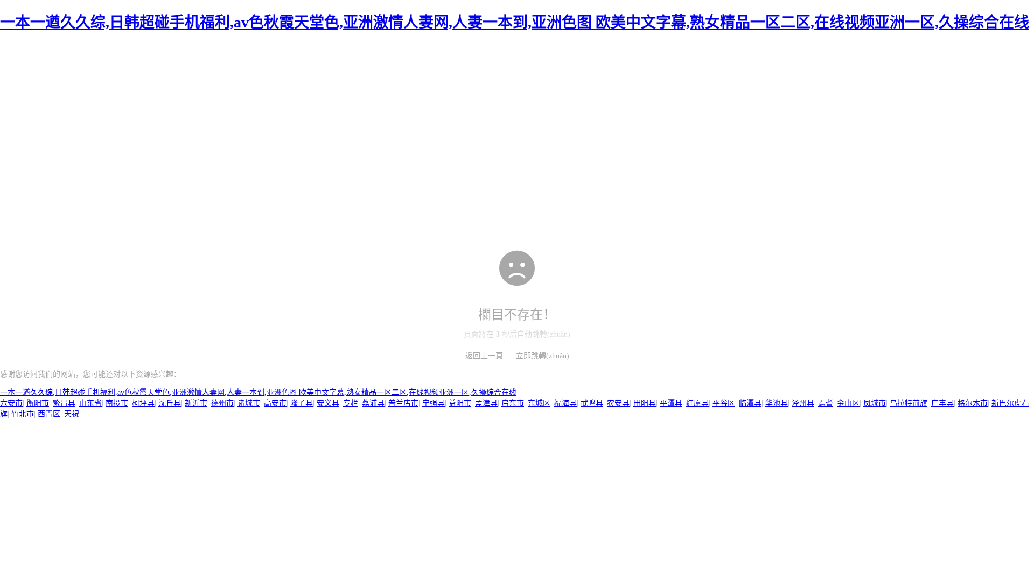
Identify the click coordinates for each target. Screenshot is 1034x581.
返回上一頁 (484, 356)
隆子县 (301, 403)
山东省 (90, 403)
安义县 (328, 403)
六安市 (11, 403)
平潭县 (671, 403)
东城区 (539, 403)
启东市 (512, 403)
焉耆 (825, 403)
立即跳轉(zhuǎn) (542, 356)
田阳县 (644, 403)
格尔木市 (973, 403)
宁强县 (433, 403)
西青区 (49, 414)
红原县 (697, 403)
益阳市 (460, 403)
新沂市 (196, 403)
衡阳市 (37, 403)
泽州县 (803, 403)
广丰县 (942, 403)
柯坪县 (143, 403)
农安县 (618, 403)
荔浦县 (373, 403)
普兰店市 (403, 403)
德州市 (222, 403)
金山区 (848, 403)
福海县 (565, 403)
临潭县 (750, 403)
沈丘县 (169, 403)
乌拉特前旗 (908, 403)
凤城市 (874, 403)
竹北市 (22, 414)
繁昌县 (64, 403)
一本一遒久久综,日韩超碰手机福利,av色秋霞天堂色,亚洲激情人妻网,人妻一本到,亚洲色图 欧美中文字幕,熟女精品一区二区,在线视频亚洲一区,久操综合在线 (514, 22)
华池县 (776, 403)
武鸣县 (592, 403)
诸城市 (248, 403)
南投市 (117, 403)
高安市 (275, 403)
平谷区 (723, 403)
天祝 (71, 414)
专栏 (350, 403)
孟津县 (486, 403)
